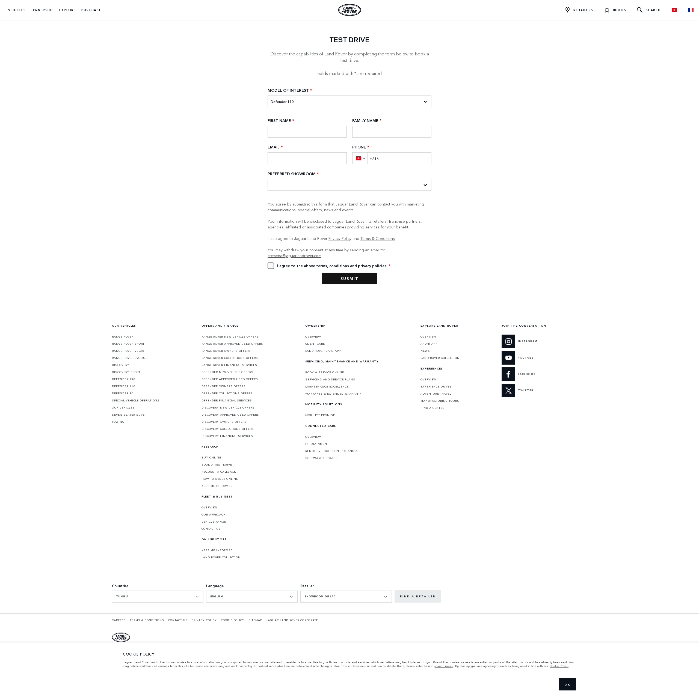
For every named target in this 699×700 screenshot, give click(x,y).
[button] (360, 158)
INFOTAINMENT (317, 444)
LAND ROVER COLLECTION (221, 557)
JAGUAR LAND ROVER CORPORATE (292, 620)
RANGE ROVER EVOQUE (129, 358)
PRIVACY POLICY (204, 620)
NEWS (425, 351)
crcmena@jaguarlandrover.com (294, 255)
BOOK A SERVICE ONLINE (324, 372)
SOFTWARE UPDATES (321, 458)
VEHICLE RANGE (214, 521)
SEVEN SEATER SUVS (128, 414)
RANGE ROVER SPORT (128, 343)
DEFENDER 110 (123, 386)
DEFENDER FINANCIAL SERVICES (227, 400)
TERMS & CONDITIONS (147, 620)
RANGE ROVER (123, 336)
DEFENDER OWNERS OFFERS (224, 386)
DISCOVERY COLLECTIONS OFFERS (228, 429)
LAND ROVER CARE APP (323, 351)
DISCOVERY (120, 365)
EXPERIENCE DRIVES (436, 386)
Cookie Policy (559, 666)
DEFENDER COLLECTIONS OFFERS (227, 393)
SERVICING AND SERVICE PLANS (330, 379)
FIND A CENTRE (432, 408)
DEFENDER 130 (123, 379)
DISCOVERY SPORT (126, 372)
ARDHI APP (428, 343)
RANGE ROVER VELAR (128, 351)
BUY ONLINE (211, 457)
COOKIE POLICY (232, 620)
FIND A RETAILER (418, 596)
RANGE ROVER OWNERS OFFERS (226, 351)
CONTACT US (211, 529)
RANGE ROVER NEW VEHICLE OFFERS (230, 336)
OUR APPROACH (214, 514)
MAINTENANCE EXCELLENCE (327, 386)
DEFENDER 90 (122, 393)
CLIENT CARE (315, 343)
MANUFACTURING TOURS (439, 401)
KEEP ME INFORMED (217, 486)
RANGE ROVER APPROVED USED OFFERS (232, 343)
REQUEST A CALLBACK (219, 471)
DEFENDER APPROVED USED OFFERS (230, 379)
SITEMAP (255, 620)
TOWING (118, 422)
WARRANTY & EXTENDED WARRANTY (333, 393)
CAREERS (119, 620)
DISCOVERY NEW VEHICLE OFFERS (228, 407)
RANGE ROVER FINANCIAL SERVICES (229, 365)
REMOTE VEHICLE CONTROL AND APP (333, 451)
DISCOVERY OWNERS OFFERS (224, 422)
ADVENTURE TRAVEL (435, 393)
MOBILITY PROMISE (320, 415)
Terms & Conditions (377, 238)
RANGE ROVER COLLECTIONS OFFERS (230, 358)
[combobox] (157, 597)
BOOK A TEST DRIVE (217, 464)
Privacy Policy (339, 238)
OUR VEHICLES (123, 407)
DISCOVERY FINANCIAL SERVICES (227, 436)
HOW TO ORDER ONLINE (220, 479)
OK (568, 684)
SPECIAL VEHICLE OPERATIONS (135, 400)
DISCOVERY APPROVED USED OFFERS (230, 414)
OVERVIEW (209, 507)
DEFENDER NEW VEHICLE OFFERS (227, 372)
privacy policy (444, 666)
